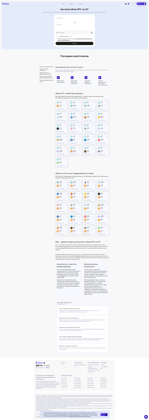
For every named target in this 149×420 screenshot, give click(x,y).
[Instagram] (49, 367)
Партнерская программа (80, 365)
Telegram (103, 365)
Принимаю (104, 414)
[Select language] (126, 4)
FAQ (102, 368)
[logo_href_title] (5, 4)
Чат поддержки (104, 366)
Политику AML (89, 38)
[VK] (42, 367)
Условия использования (81, 38)
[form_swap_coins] (74, 22)
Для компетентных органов (94, 370)
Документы (71, 3)
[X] (38, 367)
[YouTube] (46, 367)
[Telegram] (36, 367)
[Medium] (40, 367)
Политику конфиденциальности (64, 40)
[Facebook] (44, 367)
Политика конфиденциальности (84, 416)
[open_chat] (146, 417)
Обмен (63, 3)
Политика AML (91, 372)
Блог (62, 365)
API (75, 366)
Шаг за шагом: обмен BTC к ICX (46, 66)
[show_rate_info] (70, 36)
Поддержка (80, 3)
